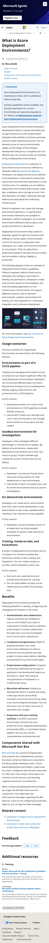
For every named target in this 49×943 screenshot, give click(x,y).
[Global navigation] (2, 27)
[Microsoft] (24, 27)
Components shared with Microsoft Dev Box (22, 75)
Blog (36, 928)
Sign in (44, 27)
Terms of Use (33, 936)
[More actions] (45, 33)
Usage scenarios (11, 68)
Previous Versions (23, 928)
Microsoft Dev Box (10, 752)
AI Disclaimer (7, 928)
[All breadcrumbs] (4, 33)
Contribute (6, 932)
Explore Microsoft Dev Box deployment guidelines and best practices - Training (23, 872)
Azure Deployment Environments (21, 33)
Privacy (17, 932)
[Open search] (37, 27)
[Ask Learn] (40, 33)
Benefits (7, 72)
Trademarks (7, 939)
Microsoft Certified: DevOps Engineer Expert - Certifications (21, 890)
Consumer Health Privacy (12, 936)
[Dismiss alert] (45, 4)
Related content (10, 78)
